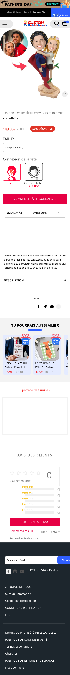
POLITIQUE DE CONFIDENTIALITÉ (26, 643)
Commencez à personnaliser (35, 199)
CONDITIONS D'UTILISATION (23, 611)
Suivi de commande (18, 598)
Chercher (11, 657)
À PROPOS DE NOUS (18, 591)
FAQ (7, 618)
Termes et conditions (18, 650)
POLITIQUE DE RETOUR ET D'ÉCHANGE (30, 664)
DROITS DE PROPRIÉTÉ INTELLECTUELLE (30, 636)
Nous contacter (15, 671)
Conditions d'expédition (20, 605)
